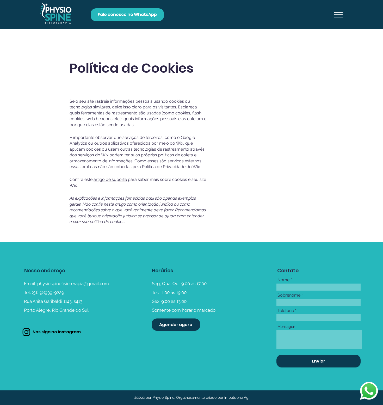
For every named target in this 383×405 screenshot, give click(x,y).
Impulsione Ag (236, 397)
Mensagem (286, 326)
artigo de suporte (110, 179)
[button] (338, 14)
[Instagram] (26, 332)
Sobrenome (288, 295)
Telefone (285, 311)
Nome (283, 280)
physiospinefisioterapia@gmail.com (73, 283)
